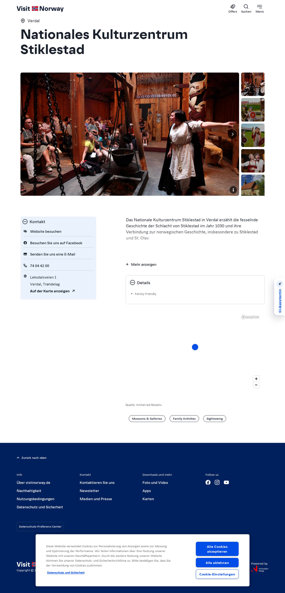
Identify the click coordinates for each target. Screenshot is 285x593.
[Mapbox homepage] (250, 317)
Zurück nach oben (34, 457)
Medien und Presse (96, 498)
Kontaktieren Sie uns (97, 482)
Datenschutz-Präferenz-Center (40, 526)
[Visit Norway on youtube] (226, 482)
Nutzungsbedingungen (35, 498)
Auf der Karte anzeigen (50, 290)
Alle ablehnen (217, 562)
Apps (146, 490)
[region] (195, 351)
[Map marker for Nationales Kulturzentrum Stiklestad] (195, 347)
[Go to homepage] (47, 8)
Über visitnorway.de (33, 482)
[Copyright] (233, 190)
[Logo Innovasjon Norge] (259, 569)
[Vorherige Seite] (27, 134)
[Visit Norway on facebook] (208, 482)
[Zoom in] (256, 379)
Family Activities (184, 418)
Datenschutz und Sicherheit (40, 506)
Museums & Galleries (147, 418)
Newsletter (89, 490)
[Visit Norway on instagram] (217, 482)
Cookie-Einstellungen (217, 574)
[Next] (232, 134)
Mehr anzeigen (143, 264)
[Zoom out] (256, 385)
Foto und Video (155, 482)
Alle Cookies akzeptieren (217, 548)
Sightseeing (215, 418)
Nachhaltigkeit (29, 490)
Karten (148, 498)
